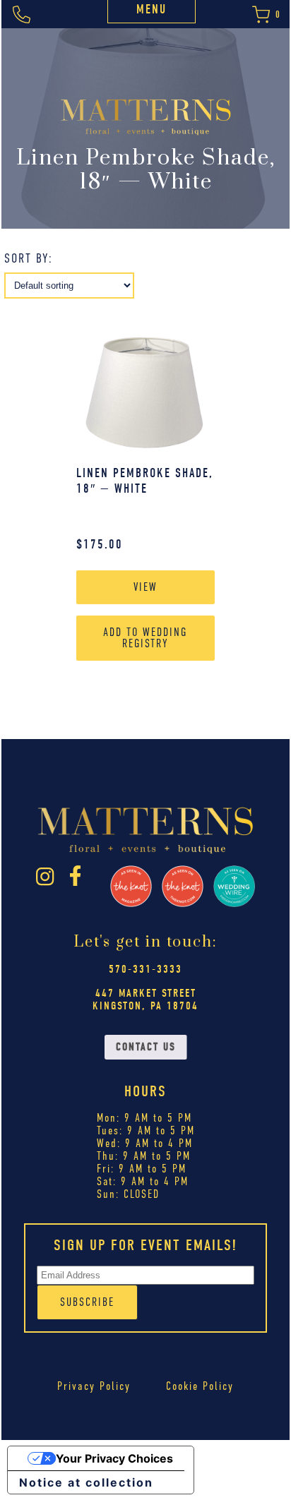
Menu (151, 9)
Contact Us (146, 1046)
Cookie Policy (200, 1386)
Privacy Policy (94, 1386)
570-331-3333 (145, 969)
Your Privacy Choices (114, 1458)
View (145, 587)
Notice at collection (86, 1482)
